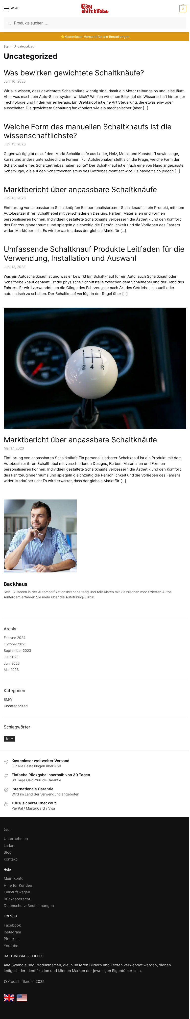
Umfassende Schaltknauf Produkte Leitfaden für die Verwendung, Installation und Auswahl (94, 253)
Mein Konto (14, 878)
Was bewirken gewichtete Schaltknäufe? (74, 72)
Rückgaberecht (17, 899)
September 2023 (17, 650)
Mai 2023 (11, 669)
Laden (9, 845)
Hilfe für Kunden (18, 885)
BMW (8, 699)
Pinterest (12, 938)
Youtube (11, 945)
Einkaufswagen (17, 892)
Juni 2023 (12, 663)
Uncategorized (16, 706)
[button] (182, 8)
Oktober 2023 (15, 644)
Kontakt (10, 859)
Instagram (12, 932)
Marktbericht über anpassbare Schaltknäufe (80, 189)
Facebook (12, 925)
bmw (9, 738)
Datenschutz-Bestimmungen (29, 905)
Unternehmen (16, 838)
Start (7, 46)
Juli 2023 (11, 657)
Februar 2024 (14, 637)
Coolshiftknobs (21, 981)
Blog (8, 852)
